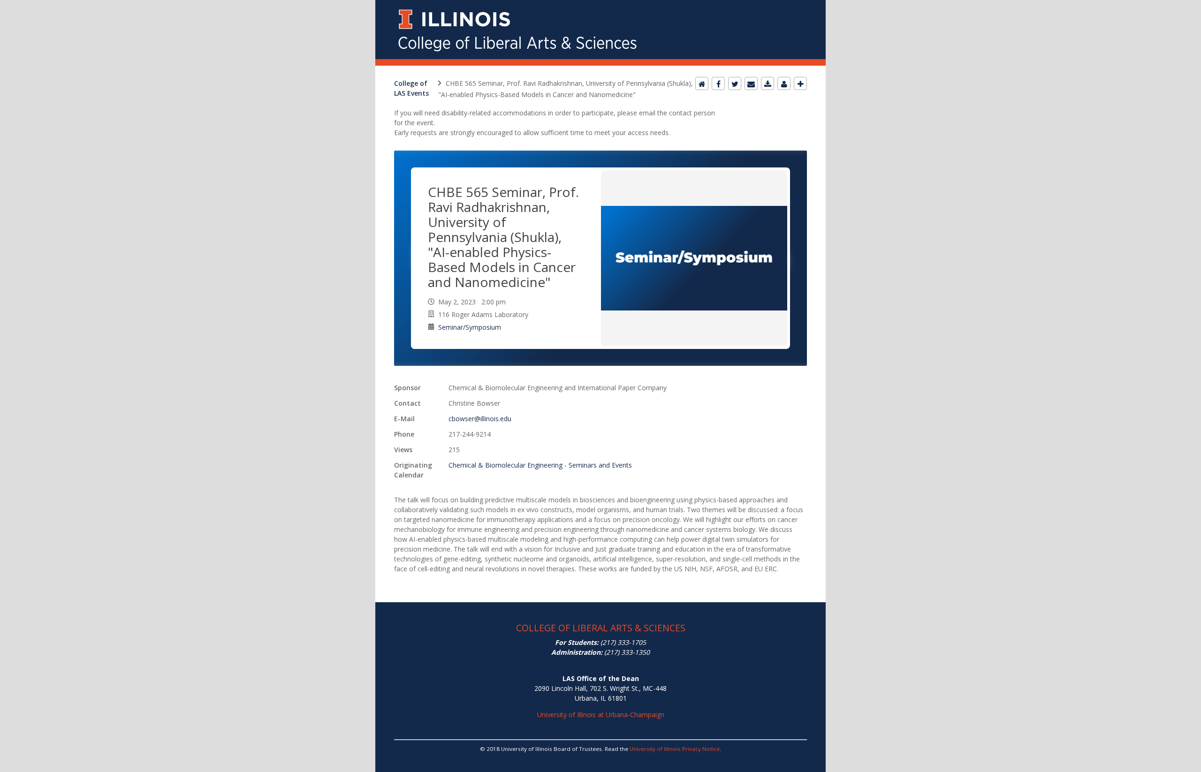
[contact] (784, 83)
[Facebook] (718, 83)
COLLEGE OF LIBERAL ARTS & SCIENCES (600, 627)
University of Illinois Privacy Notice (675, 748)
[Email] (751, 83)
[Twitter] (734, 83)
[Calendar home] (701, 83)
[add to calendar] (767, 83)
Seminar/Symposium (469, 327)
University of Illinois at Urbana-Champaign (600, 714)
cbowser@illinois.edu (479, 418)
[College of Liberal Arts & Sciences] (600, 5)
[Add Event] (800, 83)
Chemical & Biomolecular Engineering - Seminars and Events (540, 465)
